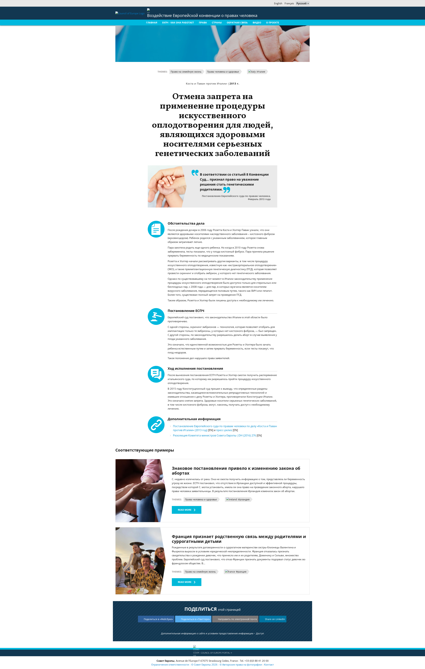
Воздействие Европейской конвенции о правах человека (202, 15)
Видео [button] (257, 22)
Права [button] (203, 22)
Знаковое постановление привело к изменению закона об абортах (236, 470)
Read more (184, 509)
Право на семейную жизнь (186, 71)
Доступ (260, 633)
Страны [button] (217, 22)
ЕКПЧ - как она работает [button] (178, 22)
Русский (302, 3)
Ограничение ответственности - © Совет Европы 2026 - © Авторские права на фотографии (207, 664)
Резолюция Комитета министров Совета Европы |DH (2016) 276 (215, 435)
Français (289, 3)
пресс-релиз (224, 430)
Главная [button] (151, 22)
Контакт (269, 664)
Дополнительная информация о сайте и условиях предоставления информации (207, 633)
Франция (240, 571)
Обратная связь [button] (237, 22)
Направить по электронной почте (237, 619)
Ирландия (243, 499)
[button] (212, 653)
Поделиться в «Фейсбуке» (158, 619)
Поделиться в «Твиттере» (195, 619)
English (278, 3)
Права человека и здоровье (223, 71)
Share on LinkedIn (275, 619)
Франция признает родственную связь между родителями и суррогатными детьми (239, 539)
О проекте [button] (272, 22)
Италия (260, 71)
